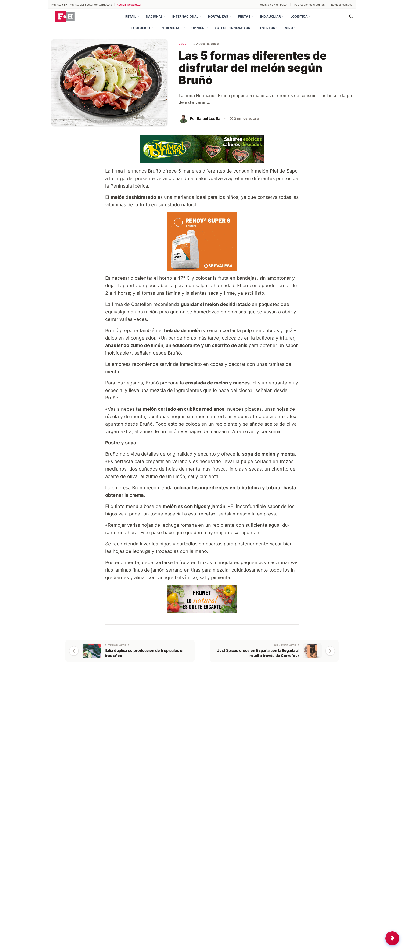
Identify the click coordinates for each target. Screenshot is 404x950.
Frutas (244, 16)
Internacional (185, 16)
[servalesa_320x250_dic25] (199, 241)
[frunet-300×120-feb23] (202, 598)
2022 (183, 44)
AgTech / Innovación (232, 28)
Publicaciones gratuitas (309, 4)
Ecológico (140, 28)
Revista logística (342, 4)
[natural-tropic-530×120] (202, 149)
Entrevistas (171, 28)
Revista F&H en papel (273, 4)
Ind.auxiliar (270, 16)
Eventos (267, 28)
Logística (299, 16)
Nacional (154, 16)
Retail (130, 16)
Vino (289, 28)
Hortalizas (218, 16)
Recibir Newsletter (129, 4)
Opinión (198, 28)
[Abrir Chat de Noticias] (392, 938)
